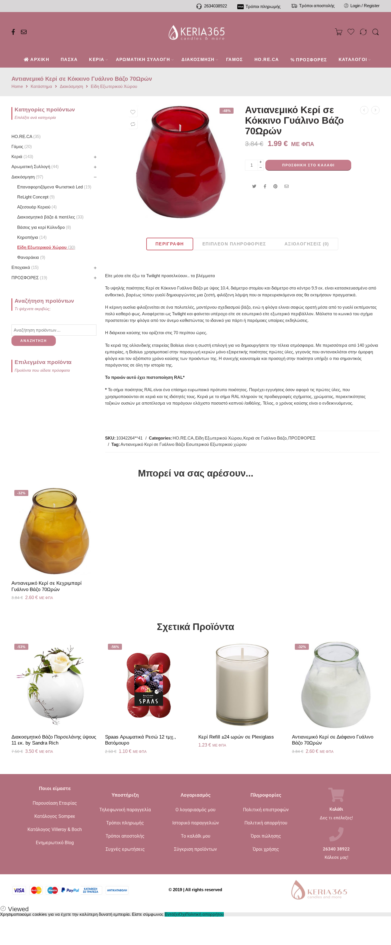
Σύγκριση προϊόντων (195, 849)
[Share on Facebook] (265, 186)
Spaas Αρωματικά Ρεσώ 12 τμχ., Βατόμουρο (140, 740)
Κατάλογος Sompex (54, 816)
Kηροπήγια (31, 237)
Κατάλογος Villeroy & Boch (54, 829)
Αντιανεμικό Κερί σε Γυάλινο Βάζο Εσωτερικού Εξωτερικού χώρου (183, 444)
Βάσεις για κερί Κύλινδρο (43, 227)
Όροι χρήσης (266, 849)
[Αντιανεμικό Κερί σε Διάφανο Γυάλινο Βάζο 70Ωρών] (336, 685)
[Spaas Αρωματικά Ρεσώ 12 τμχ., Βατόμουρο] (149, 685)
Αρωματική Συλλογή (34, 166)
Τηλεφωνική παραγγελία (125, 809)
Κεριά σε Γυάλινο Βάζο (265, 438)
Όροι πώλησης (266, 836)
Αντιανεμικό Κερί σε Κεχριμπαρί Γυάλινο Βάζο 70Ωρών (46, 586)
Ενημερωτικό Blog (55, 842)
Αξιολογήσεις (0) (307, 244)
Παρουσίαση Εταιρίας (55, 803)
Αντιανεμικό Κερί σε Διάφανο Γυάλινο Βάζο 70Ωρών (332, 740)
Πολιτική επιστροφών (266, 809)
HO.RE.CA (183, 438)
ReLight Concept (35, 197)
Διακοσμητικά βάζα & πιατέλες (49, 217)
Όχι (182, 914)
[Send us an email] (24, 32)
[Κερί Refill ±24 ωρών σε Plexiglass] (242, 685)
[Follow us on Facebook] (13, 32)
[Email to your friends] (287, 186)
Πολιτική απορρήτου (265, 823)
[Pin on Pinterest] (275, 186)
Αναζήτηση (33, 341)
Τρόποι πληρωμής (125, 823)
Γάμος (20, 146)
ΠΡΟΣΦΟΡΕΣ (301, 438)
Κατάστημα (41, 86)
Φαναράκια (30, 257)
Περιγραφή (169, 244)
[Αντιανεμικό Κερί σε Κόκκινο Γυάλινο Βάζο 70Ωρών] (181, 162)
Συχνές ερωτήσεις (125, 849)
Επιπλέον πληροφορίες (234, 244)
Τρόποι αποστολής (125, 836)
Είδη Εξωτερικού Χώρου (114, 86)
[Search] (376, 32)
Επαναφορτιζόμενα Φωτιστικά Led (53, 187)
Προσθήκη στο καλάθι (308, 165)
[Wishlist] (132, 112)
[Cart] (339, 32)
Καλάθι (336, 809)
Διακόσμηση (71, 86)
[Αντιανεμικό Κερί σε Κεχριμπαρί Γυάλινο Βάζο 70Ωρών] (364, 110)
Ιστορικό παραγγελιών (195, 823)
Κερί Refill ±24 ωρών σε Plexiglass (236, 737)
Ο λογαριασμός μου (195, 809)
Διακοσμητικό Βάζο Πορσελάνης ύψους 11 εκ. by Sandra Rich (53, 740)
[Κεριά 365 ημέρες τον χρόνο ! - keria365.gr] (195, 32)
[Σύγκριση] (132, 124)
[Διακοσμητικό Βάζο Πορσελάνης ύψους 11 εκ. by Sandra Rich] (55, 685)
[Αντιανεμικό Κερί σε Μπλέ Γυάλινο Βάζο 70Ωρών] (375, 110)
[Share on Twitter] (254, 186)
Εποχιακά (24, 267)
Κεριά (21, 156)
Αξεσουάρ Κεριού (36, 207)
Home (17, 86)
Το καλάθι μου (195, 836)
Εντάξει (172, 914)
